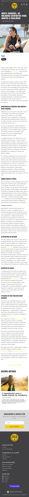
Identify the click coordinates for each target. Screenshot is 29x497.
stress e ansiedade (17, 351)
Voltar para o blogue (16, 365)
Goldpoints (4, 470)
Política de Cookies (6, 466)
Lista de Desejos (6, 456)
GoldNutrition (4, 351)
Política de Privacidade (7, 464)
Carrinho (4, 455)
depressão (10, 316)
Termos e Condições (7, 468)
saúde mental (15, 71)
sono (16, 123)
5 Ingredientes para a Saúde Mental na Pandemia (14, 394)
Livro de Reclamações (7, 449)
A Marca (4, 447)
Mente (3, 59)
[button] (2, 4)
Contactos (4, 458)
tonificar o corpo (19, 318)
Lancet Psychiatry (15, 278)
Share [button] (3, 62)
